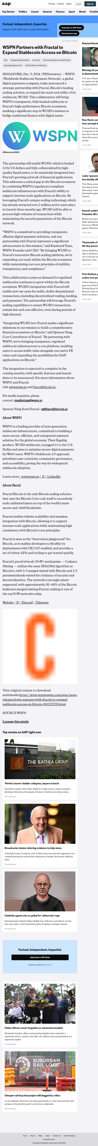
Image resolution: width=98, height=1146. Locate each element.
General (47, 11)
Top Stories (8, 11)
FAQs (40, 1136)
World (82, 11)
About (69, 4)
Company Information (20, 60)
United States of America (36, 65)
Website (8, 602)
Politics (23, 11)
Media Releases (69, 1136)
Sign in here (47, 965)
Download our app (69, 33)
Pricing (51, 4)
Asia (6, 60)
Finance (60, 11)
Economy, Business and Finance (57, 60)
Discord (26, 602)
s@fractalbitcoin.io (54, 409)
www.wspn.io (18, 387)
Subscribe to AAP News (71, 27)
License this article (16, 721)
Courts (35, 11)
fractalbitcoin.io (44, 387)
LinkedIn (53, 476)
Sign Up (90, 4)
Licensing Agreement (13, 65)
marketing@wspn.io (28, 400)
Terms (25, 1136)
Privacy (32, 1136)
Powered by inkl (49, 1139)
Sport (72, 11)
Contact (60, 4)
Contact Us (57, 1136)
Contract (36, 60)
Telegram (41, 602)
